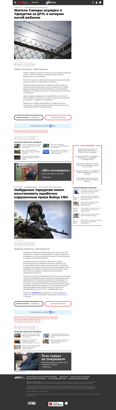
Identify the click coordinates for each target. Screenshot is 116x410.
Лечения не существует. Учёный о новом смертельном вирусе (90, 214)
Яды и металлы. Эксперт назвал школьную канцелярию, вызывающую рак (90, 203)
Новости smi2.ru (20, 181)
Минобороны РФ (19, 239)
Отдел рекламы (63, 377)
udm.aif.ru (36, 293)
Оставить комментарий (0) (58, 117)
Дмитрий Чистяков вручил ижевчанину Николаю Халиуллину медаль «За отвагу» (31, 341)
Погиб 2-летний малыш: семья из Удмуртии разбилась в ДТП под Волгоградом (31, 146)
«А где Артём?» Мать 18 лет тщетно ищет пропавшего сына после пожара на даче (90, 209)
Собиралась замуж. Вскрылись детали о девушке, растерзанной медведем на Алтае (90, 197)
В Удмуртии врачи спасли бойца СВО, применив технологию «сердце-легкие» (60, 341)
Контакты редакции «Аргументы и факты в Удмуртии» (41, 377)
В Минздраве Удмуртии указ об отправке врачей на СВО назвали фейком (87, 179)
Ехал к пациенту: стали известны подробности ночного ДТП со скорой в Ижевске (60, 152)
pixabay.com (17, 60)
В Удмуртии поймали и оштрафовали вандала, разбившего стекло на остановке (87, 172)
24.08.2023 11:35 (18, 7)
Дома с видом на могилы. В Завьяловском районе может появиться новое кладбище (87, 150)
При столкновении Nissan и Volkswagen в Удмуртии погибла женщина (31, 152)
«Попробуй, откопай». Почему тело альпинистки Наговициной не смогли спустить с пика (91, 191)
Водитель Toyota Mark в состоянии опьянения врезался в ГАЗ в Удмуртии (60, 146)
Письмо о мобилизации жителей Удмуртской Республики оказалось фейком (31, 347)
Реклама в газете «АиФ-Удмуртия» (80, 377)
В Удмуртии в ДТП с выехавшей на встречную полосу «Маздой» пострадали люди (87, 158)
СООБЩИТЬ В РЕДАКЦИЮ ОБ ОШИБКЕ (78, 378)
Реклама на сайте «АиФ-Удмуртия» (36, 378)
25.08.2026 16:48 (18, 187)
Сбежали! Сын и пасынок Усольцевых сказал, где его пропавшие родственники (91, 221)
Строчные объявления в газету (57, 378)
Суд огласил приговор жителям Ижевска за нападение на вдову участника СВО (87, 165)
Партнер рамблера (42, 403)
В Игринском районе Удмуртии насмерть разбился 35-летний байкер (31, 158)
